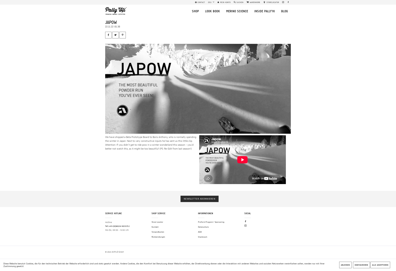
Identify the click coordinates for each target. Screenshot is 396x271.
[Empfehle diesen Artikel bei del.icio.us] (122, 35)
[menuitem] (200, 2)
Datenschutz (203, 227)
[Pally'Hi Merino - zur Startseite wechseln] (116, 11)
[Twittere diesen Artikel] (115, 35)
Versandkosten (158, 232)
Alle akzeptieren (380, 265)
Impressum (202, 237)
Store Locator (157, 222)
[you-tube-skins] (198, 89)
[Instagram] (283, 2)
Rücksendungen (158, 237)
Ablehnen (345, 265)
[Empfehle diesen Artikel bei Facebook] (108, 35)
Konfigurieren (361, 265)
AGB (200, 232)
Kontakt (155, 227)
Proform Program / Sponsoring (211, 222)
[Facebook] (288, 2)
